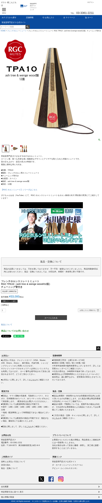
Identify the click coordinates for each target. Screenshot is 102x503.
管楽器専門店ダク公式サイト (14, 22)
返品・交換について (9, 468)
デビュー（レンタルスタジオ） (65, 468)
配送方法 (5, 391)
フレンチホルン (12, 31)
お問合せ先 (6, 435)
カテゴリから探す (9, 17)
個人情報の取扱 (7, 497)
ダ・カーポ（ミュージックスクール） (68, 465)
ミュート (23, 31)
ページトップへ (98, 348)
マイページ (70, 17)
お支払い (5, 356)
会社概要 (4, 487)
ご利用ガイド (7, 457)
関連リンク (57, 457)
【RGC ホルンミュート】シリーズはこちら (19, 190)
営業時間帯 (57, 356)
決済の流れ (5, 465)
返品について (6, 324)
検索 (28, 27)
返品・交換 (57, 391)
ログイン (90, 2)
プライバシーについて (62, 435)
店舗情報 (29, 17)
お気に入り (49, 17)
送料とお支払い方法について (13, 461)
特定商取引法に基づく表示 (12, 492)
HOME (3, 31)
